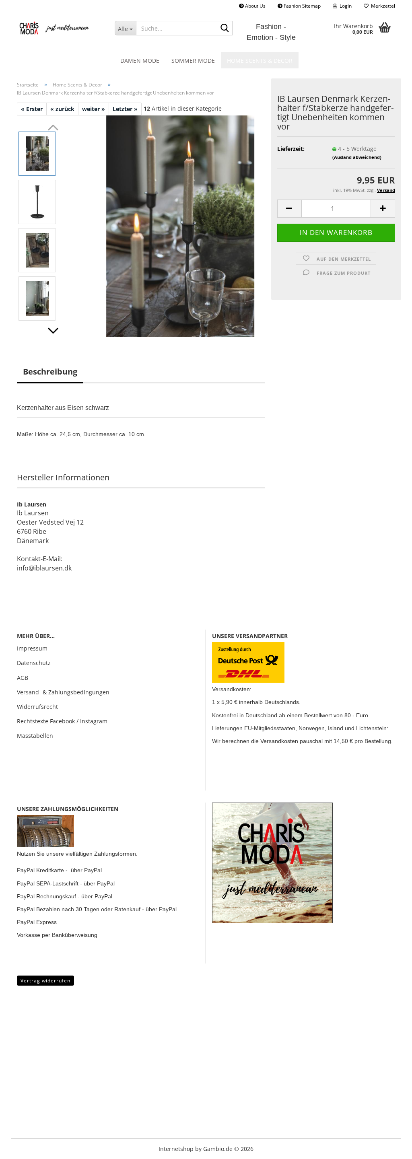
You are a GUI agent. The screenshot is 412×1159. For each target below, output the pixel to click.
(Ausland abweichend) (356, 157)
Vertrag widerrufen (45, 980)
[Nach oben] (22, 1147)
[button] (53, 331)
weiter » (93, 109)
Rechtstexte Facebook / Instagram (62, 721)
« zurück (62, 109)
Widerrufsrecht (37, 706)
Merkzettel (382, 5)
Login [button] (344, 5)
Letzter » (125, 109)
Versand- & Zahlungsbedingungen (63, 692)
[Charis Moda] (60, 28)
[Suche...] (225, 28)
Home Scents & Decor (260, 60)
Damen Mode (139, 60)
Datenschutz (34, 663)
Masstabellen (35, 735)
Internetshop (176, 1149)
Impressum (32, 648)
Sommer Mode (193, 60)
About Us (255, 5)
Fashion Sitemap (301, 5)
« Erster (32, 109)
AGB (22, 677)
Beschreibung (50, 371)
